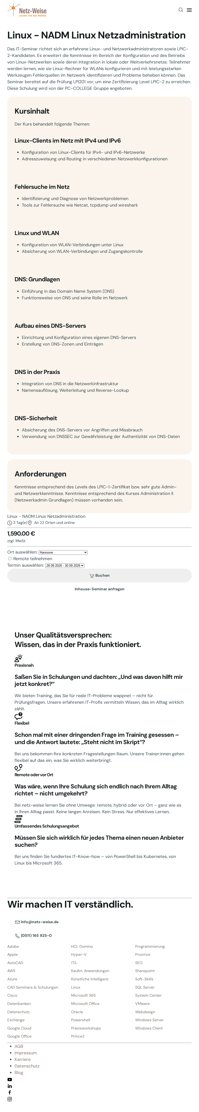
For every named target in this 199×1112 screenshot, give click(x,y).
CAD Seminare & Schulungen (32, 987)
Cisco (12, 995)
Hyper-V (79, 954)
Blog (19, 1073)
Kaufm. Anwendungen (90, 970)
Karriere (23, 1059)
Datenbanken (19, 1003)
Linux (75, 987)
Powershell (80, 1019)
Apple (12, 954)
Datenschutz (18, 1011)
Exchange (16, 1019)
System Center (148, 995)
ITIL (74, 962)
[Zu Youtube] (9, 1079)
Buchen (102, 575)
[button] (180, 9)
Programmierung (150, 946)
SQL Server (145, 987)
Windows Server (149, 1019)
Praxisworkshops (86, 1028)
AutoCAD (15, 962)
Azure (12, 979)
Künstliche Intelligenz (89, 979)
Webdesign (145, 1011)
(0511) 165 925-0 (36, 935)
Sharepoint (145, 970)
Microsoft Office (85, 1003)
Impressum (26, 1053)
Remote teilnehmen (32, 559)
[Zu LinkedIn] (9, 1086)
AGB (19, 1046)
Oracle (77, 1011)
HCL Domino (82, 946)
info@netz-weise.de (39, 921)
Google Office (19, 1036)
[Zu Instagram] (9, 1099)
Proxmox (142, 954)
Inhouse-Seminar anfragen (99, 589)
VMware (142, 1003)
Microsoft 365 (83, 995)
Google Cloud (19, 1028)
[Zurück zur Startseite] (27, 9)
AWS (11, 970)
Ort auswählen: (22, 552)
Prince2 (77, 1036)
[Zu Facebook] (9, 1092)
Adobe (13, 946)
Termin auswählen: (25, 565)
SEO (138, 962)
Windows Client (149, 1028)
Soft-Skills (144, 979)
